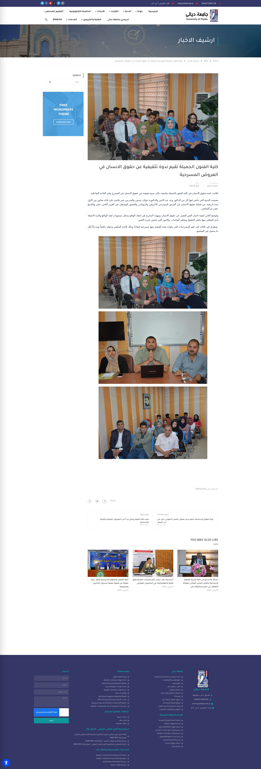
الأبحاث (101, 11)
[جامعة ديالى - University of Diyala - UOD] (201, 15)
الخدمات (72, 19)
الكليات (115, 11)
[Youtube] (50, 3)
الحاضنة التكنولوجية (80, 11)
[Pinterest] (90, 501)
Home (215, 61)
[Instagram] (54, 3)
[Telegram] (42, 3)
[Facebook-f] (46, 3)
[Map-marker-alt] (62, 3)
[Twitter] (58, 3)
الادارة (128, 11)
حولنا (140, 11)
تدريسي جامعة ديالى (118, 19)
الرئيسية (153, 11)
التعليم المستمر (54, 11)
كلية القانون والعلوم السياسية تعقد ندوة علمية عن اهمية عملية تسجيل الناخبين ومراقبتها (109, 583)
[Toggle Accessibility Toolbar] (6, 763)
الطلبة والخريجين (92, 19)
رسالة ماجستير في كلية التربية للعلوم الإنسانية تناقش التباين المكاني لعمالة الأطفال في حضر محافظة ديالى (200, 583)
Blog (206, 61)
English (57, 19)
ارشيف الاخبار (193, 61)
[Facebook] (105, 501)
